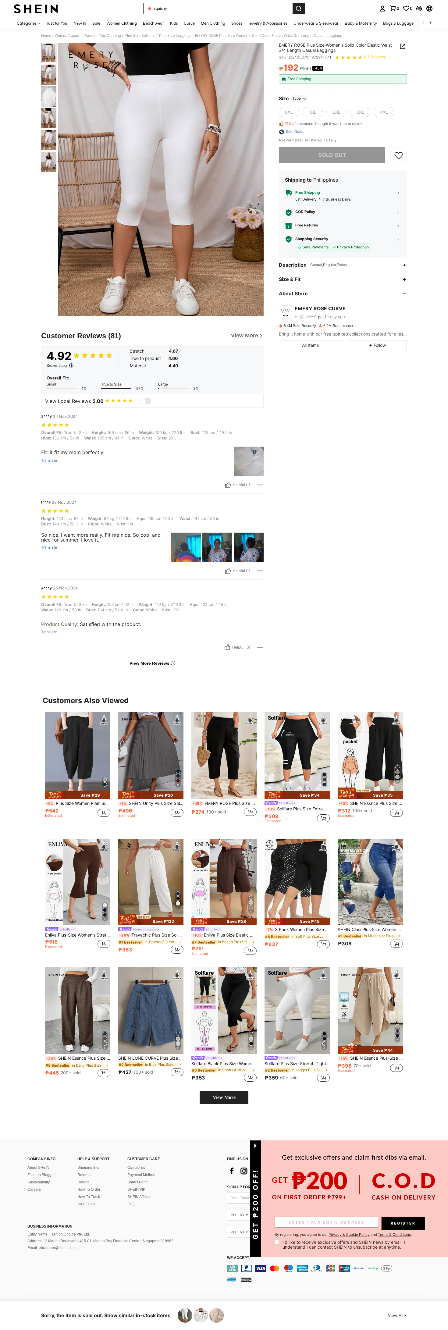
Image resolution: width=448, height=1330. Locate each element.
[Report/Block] (260, 485)
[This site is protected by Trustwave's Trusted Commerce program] (231, 1279)
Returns (84, 1175)
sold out (332, 155)
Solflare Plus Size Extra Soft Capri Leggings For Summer (298, 808)
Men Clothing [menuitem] (213, 23)
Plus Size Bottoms (140, 36)
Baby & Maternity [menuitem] (361, 23)
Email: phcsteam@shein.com (51, 1248)
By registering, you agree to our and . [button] (343, 1234)
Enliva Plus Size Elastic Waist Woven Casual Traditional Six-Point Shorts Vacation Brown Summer (225, 935)
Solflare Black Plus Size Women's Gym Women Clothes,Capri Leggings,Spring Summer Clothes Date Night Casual (224, 1063)
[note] (77, 795)
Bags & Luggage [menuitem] (398, 23)
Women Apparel (68, 36)
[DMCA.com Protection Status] (246, 1279)
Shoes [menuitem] (236, 23)
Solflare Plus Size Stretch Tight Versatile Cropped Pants (297, 1063)
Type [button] (296, 98)
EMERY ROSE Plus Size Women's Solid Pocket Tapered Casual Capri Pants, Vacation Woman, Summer (225, 803)
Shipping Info (88, 1167)
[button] (419, 8)
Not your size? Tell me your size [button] (306, 140)
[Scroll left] (423, 23)
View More (224, 1097)
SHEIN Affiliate (139, 1197)
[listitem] (78, 770)
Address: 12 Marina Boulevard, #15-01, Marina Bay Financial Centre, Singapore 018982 (100, 1241)
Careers (34, 1189)
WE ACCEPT (238, 1258)
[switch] (145, 401)
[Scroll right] (430, 23)
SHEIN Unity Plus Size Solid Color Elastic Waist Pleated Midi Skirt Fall (151, 803)
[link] (394, 8)
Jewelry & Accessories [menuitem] (267, 23)
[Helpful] (228, 485)
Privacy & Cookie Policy (349, 1234)
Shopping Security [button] (311, 239)
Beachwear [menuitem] (153, 23)
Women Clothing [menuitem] (121, 23)
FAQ (130, 1204)
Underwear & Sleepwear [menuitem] (316, 23)
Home (46, 36)
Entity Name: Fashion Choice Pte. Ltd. (58, 1234)
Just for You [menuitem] (57, 23)
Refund (83, 1182)
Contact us (136, 1167)
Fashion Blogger (41, 1175)
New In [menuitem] (79, 23)
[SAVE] (398, 155)
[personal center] (382, 8)
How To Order (88, 1189)
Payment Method (141, 1175)
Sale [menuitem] (96, 23)
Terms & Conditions (394, 1234)
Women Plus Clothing (103, 36)
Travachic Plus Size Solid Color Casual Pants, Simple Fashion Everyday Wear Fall (151, 935)
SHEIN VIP (136, 1189)
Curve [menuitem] (189, 23)
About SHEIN (38, 1167)
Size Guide (86, 1204)
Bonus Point (137, 1182)
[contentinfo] (327, 1268)
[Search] (299, 8)
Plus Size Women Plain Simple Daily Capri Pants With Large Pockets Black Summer (78, 803)
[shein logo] (36, 8)
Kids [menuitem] (174, 23)
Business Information (50, 1226)
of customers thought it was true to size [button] (321, 123)
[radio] (289, 112)
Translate (49, 460)
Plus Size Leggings (175, 36)
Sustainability (38, 1182)
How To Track (88, 1197)
